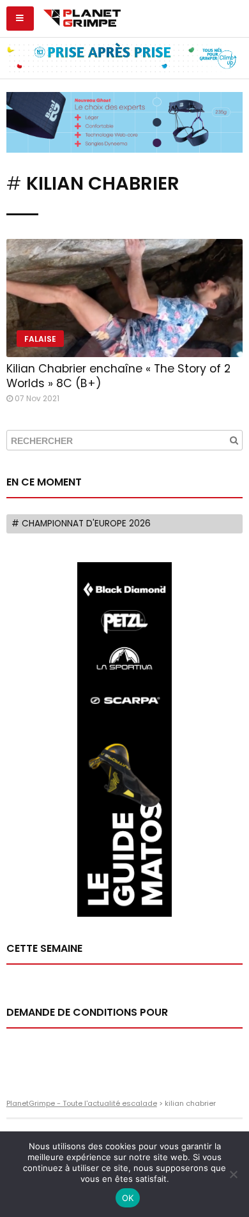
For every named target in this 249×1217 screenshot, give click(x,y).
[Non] (233, 1174)
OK (128, 1198)
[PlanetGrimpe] (82, 16)
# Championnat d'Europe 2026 (81, 523)
